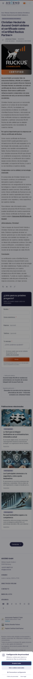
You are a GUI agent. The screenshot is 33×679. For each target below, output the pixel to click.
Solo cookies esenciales (16, 668)
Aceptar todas (16, 663)
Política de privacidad (12, 676)
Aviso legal (23, 676)
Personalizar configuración (17, 672)
